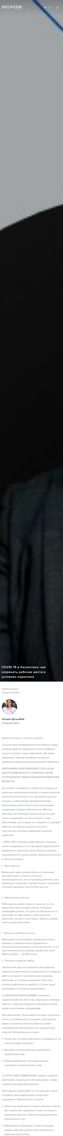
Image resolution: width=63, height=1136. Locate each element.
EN (50, 7)
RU (45, 7)
